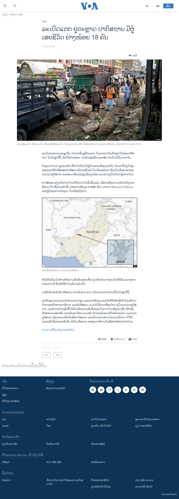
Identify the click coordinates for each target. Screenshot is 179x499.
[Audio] (147, 6)
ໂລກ (44, 21)
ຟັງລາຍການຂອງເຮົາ (55, 388)
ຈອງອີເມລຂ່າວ (98, 462)
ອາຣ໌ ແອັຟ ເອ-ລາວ (144, 480)
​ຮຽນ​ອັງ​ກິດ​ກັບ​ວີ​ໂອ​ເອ (101, 487)
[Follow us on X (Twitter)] (117, 390)
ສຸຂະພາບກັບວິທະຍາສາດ (147, 419)
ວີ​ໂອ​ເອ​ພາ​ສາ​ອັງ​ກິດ (100, 480)
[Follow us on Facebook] (93, 390)
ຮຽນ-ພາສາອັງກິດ (143, 426)
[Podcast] (134, 390)
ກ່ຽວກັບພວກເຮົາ (10, 444)
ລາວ (4, 419)
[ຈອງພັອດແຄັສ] (142, 390)
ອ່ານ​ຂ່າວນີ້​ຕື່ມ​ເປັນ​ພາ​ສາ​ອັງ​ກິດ (58, 330)
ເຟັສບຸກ (5, 462)
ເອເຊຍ (5, 426)
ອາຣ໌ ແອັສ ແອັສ (53, 462)
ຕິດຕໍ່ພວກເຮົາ (53, 444)
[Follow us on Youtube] (101, 390)
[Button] (132, 55)
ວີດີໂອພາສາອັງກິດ (11, 401)
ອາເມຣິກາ (51, 419)
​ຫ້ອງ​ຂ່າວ (6, 480)
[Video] (158, 6)
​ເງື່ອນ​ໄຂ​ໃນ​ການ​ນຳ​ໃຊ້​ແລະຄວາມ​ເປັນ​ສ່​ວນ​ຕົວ (64, 482)
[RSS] (126, 390)
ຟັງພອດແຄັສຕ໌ (98, 444)
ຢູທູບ (4, 395)
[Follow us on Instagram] (109, 390)
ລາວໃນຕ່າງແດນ (99, 419)
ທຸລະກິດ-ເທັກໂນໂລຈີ (101, 426)
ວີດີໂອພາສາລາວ (10, 388)
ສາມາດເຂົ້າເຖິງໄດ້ (144, 487)
